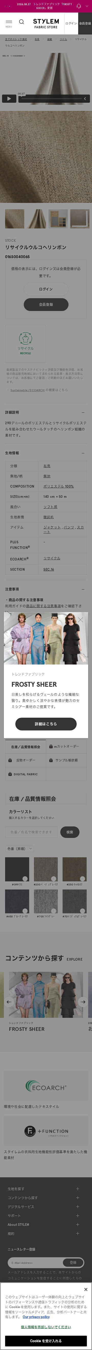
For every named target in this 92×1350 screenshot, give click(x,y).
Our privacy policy (36, 1317)
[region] (46, 1316)
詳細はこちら (46, 724)
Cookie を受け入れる (46, 1341)
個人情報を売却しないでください (46, 1327)
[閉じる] (80, 619)
